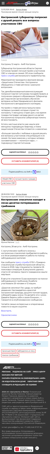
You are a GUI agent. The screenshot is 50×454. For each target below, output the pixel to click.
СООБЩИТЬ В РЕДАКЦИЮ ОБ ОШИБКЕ (19, 385)
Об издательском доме (14, 381)
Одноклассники (9, 315)
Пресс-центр (39, 372)
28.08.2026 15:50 (7, 194)
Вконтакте (6, 311)
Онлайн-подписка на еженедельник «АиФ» (23, 378)
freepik (4, 60)
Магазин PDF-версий (12, 375)
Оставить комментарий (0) (25, 161)
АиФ (17, 242)
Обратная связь (35, 381)
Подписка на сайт (21, 372)
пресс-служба (8, 76)
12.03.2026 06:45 (7, 9)
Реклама (6, 372)
